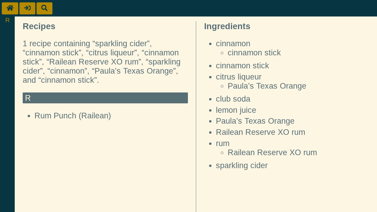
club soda (233, 99)
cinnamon (233, 43)
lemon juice (236, 110)
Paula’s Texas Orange (267, 86)
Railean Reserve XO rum (260, 132)
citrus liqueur (239, 76)
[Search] (44, 8)
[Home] (10, 8)
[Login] (27, 8)
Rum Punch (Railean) (72, 115)
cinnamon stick (254, 52)
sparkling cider (242, 165)
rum (222, 143)
